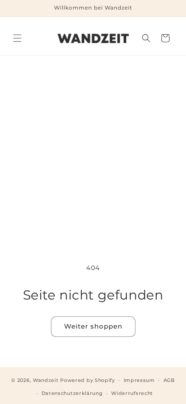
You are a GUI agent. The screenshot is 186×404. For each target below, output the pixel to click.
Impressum (139, 380)
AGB (169, 380)
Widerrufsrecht (132, 393)
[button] (17, 38)
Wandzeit (46, 380)
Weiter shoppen (93, 326)
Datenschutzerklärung (72, 393)
